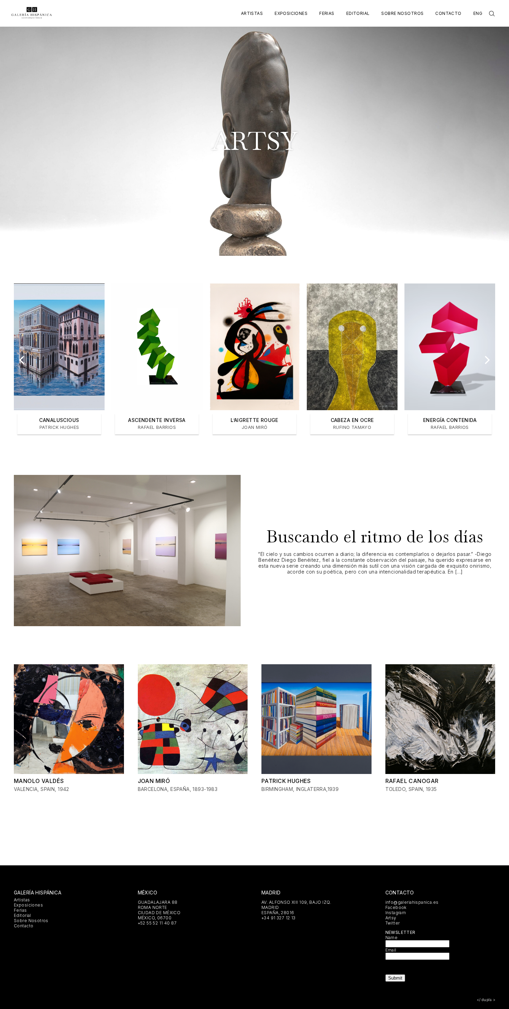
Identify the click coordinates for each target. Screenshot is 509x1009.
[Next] (486, 360)
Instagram (395, 912)
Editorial (358, 13)
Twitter (392, 923)
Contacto (448, 13)
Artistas (252, 13)
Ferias (326, 13)
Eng (477, 13)
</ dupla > (486, 1000)
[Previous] (22, 360)
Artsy (390, 917)
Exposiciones (291, 13)
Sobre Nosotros (402, 13)
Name (391, 937)
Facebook (396, 907)
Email (390, 950)
